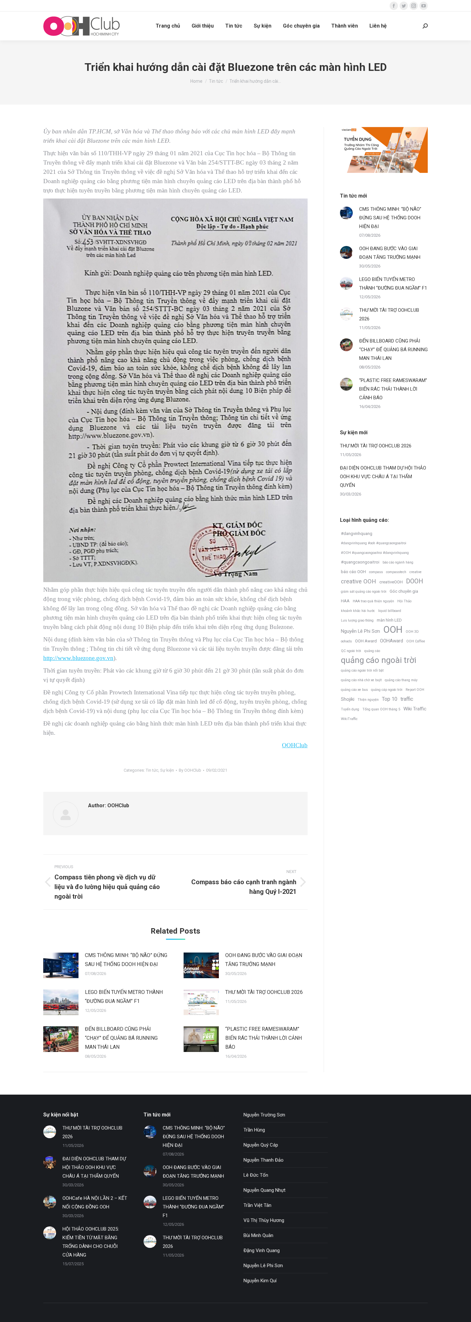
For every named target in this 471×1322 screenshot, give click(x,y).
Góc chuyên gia (404, 591)
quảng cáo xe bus (354, 690)
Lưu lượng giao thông (357, 620)
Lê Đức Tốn (256, 1175)
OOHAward (391, 641)
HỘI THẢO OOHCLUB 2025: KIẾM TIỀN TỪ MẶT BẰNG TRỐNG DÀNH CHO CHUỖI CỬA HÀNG (90, 1242)
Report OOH (415, 690)
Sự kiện (167, 770)
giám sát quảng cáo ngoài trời (363, 591)
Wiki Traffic (414, 709)
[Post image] (60, 965)
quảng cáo (372, 651)
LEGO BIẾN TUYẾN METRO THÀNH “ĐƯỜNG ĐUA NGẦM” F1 (124, 996)
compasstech (396, 572)
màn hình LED (389, 620)
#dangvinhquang (356, 533)
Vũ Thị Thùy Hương (264, 1220)
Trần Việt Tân (257, 1205)
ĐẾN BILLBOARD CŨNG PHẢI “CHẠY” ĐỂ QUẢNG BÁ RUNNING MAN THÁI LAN (121, 1038)
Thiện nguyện (368, 700)
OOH (392, 629)
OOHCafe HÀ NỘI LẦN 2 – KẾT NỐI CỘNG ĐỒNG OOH (94, 1202)
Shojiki (347, 699)
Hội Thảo (404, 601)
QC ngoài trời (351, 651)
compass (376, 572)
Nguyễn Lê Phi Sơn (360, 631)
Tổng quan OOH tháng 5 (381, 709)
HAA (345, 600)
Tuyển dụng (350, 709)
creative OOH (358, 581)
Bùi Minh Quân (258, 1235)
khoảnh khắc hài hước (358, 611)
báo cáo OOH (353, 571)
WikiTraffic (349, 719)
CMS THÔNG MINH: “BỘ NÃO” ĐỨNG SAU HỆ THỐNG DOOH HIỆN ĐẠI (126, 959)
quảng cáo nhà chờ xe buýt (361, 680)
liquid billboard (389, 611)
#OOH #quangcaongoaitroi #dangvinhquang (375, 553)
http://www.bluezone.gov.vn (78, 658)
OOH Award (366, 641)
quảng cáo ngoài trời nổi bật (362, 670)
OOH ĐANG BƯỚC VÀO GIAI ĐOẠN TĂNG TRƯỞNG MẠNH (263, 959)
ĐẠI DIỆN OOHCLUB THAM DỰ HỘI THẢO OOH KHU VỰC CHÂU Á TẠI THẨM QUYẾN (383, 476)
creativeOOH (391, 582)
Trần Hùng (254, 1130)
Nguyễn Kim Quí (260, 1281)
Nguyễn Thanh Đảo (264, 1160)
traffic (407, 699)
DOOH (414, 581)
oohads (346, 641)
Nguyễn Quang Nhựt (264, 1190)
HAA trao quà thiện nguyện (373, 601)
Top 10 (389, 699)
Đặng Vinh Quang (262, 1250)
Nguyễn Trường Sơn (264, 1115)
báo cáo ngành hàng (398, 562)
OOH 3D (412, 632)
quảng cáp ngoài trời (386, 690)
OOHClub (295, 745)
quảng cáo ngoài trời (378, 660)
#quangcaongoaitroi (360, 562)
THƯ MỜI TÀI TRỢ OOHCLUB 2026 (264, 992)
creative (415, 572)
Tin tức (152, 770)
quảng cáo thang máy (401, 680)
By (190, 770)
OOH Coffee (415, 641)
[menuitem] (167, 26)
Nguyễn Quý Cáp (261, 1145)
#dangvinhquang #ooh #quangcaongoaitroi (373, 543)
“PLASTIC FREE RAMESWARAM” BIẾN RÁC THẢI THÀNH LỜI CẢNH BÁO (263, 1038)
